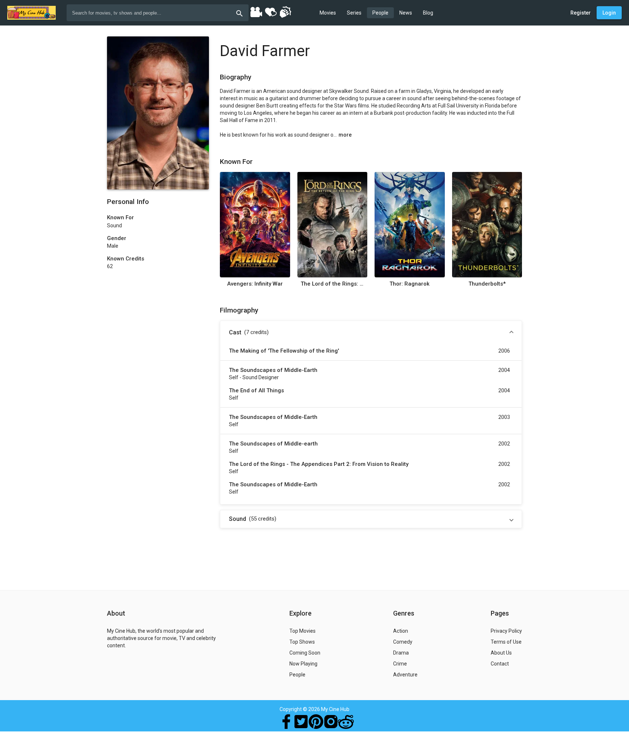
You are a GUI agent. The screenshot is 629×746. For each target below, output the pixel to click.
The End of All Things (256, 390)
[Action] (285, 11)
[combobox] (158, 12)
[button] (371, 332)
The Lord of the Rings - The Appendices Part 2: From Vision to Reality (318, 464)
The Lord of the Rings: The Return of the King (332, 283)
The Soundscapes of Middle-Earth (273, 370)
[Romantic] (270, 11)
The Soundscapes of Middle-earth (273, 443)
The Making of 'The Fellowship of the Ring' (284, 351)
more (345, 135)
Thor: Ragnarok (409, 283)
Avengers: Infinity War (255, 283)
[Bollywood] (256, 11)
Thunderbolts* (487, 283)
